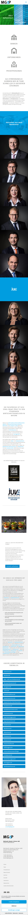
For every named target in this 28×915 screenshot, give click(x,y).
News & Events (7, 872)
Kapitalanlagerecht (10, 717)
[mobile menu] (26, 2)
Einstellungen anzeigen (14, 910)
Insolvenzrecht (6, 653)
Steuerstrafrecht (9, 743)
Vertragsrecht (8, 762)
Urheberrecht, (6, 650)
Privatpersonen (14, 71)
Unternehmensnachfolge (9, 652)
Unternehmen (14, 57)
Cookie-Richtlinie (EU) (8, 885)
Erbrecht (20, 650)
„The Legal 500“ (16, 434)
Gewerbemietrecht (9, 698)
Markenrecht (16, 649)
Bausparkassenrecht (10, 683)
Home (5, 864)
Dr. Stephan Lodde (14, 425)
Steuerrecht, (13, 650)
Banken (13, 44)
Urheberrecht (8, 755)
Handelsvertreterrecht (11, 709)
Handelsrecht (8, 706)
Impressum (20, 913)
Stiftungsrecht (8, 747)
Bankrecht (6, 597)
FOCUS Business (12, 430)
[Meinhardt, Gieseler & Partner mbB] (6, 2)
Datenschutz (15, 913)
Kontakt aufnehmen (12, 566)
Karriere (5, 875)
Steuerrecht (7, 740)
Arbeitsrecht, (14, 646)
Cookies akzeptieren (14, 902)
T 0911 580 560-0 (7, 855)
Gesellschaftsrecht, (16, 645)
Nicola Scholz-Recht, (12, 424)
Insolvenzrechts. (10, 448)
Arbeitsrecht (20, 446)
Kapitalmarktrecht (20, 441)
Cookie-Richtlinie (8, 913)
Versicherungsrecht (10, 759)
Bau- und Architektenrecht (12, 679)
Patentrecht (7, 732)
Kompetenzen (7, 869)
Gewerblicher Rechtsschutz (12, 702)
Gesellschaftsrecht (9, 694)
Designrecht (7, 687)
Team (5, 867)
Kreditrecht (7, 725)
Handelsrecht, (6, 646)
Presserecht (7, 736)
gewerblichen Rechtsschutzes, (9, 446)
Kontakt (5, 877)
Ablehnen (14, 906)
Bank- (12, 441)
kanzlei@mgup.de (8, 858)
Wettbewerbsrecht (7, 649)
